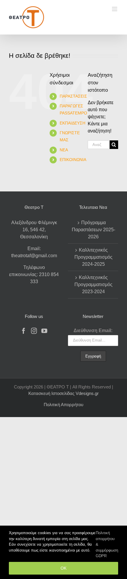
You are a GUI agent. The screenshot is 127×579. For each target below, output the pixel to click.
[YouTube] (44, 331)
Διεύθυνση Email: (93, 330)
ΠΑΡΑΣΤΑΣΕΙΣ (73, 96)
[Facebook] (24, 331)
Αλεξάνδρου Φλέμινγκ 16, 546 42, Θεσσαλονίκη (34, 229)
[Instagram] (34, 331)
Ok (63, 568)
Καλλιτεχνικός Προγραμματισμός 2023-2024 (93, 284)
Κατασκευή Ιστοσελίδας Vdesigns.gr (63, 393)
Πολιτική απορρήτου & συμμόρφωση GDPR (107, 544)
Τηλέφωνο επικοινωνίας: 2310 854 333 (34, 274)
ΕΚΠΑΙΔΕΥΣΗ (72, 123)
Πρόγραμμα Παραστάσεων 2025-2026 (93, 229)
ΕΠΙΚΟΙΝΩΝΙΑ (73, 159)
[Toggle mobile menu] (115, 9)
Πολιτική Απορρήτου (63, 404)
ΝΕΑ (64, 149)
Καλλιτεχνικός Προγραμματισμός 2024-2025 (93, 257)
